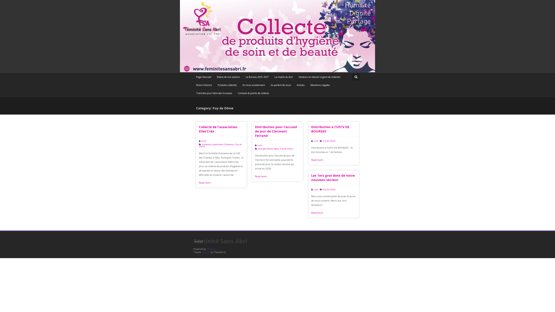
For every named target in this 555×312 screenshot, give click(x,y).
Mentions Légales (320, 85)
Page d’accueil (203, 77)
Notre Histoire (204, 85)
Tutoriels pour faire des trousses (214, 93)
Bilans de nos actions (228, 77)
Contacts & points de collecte (253, 93)
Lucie (203, 141)
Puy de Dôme (286, 148)
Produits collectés (227, 85)
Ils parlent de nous (281, 85)
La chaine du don (283, 77)
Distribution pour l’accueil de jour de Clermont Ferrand (276, 131)
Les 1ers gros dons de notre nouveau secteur (333, 177)
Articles (301, 85)
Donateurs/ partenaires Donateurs (218, 144)
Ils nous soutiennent (254, 85)
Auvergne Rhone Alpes (268, 148)
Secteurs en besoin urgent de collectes (319, 77)
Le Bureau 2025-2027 (257, 77)
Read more (205, 182)
